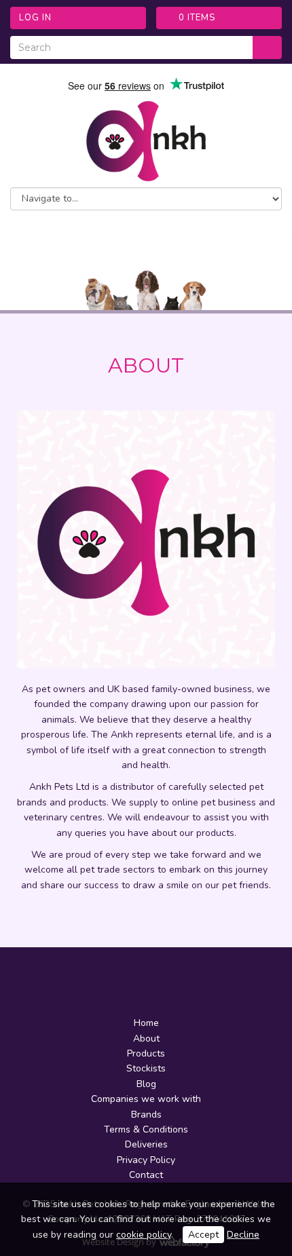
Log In (35, 18)
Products (146, 1053)
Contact (146, 1174)
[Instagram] (157, 984)
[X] (134, 984)
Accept (203, 1234)
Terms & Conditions (146, 1129)
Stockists (146, 1068)
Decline (243, 1234)
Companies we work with (146, 1098)
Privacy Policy (146, 1160)
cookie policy (143, 1234)
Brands (146, 1114)
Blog (146, 1084)
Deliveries (146, 1144)
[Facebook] (111, 984)
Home (146, 1022)
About (146, 1038)
